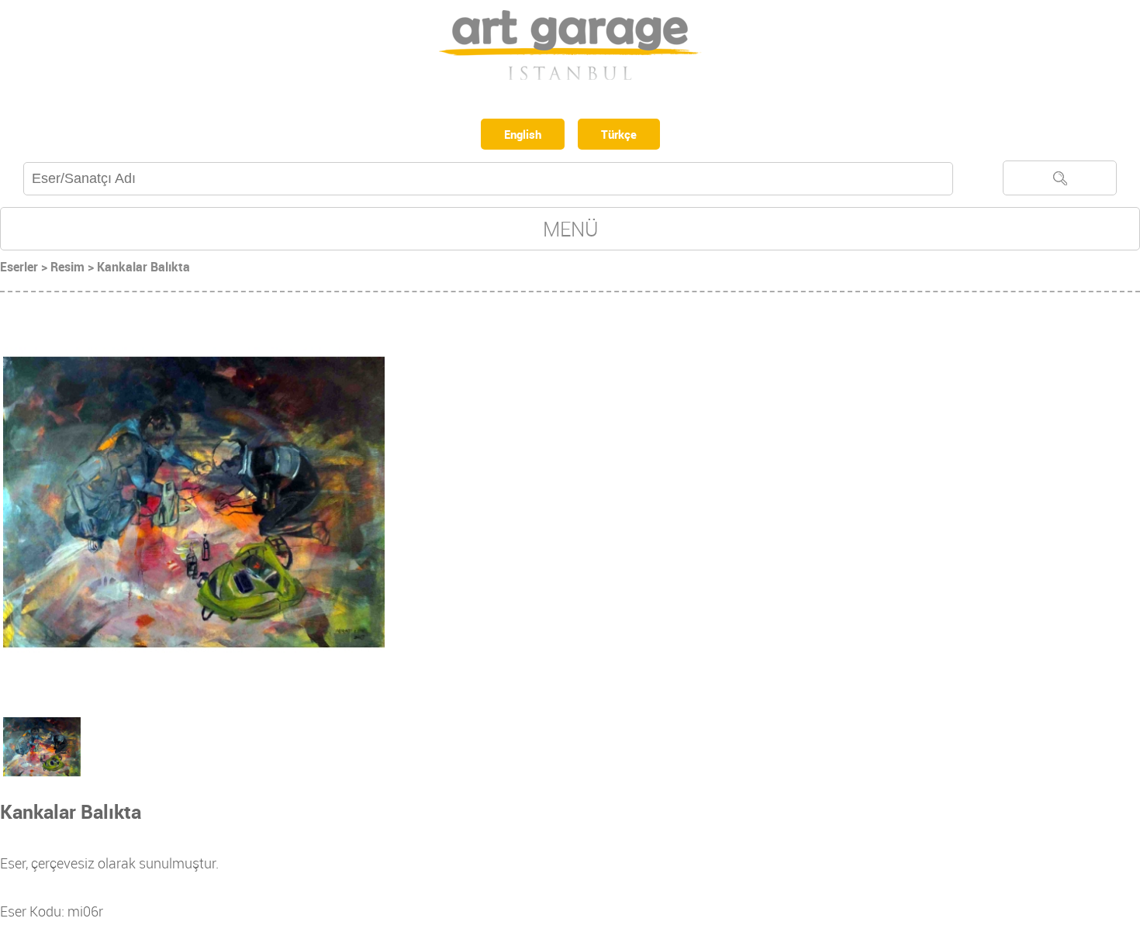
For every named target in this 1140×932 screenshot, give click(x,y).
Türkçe (623, 135)
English (520, 135)
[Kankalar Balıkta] (194, 505)
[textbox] (488, 181)
